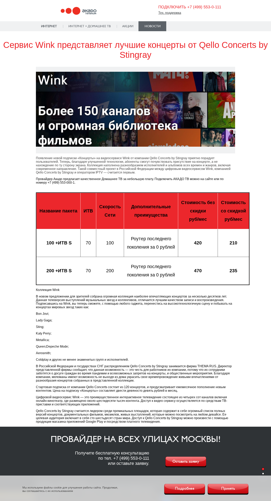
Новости (152, 26)
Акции (127, 26)
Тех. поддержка (169, 13)
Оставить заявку (185, 461)
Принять (228, 488)
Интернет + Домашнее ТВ (89, 26)
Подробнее (184, 488)
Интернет (49, 26)
